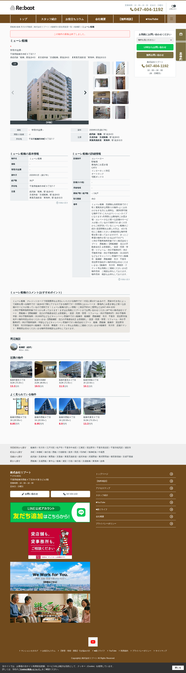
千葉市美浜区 (103, 447)
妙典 (102, 461)
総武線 (92, 134)
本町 (24, 54)
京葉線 (60, 456)
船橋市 (19, 54)
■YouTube (152, 19)
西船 (54, 452)
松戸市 (60, 447)
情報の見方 (63, 203)
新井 (70, 452)
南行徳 (47, 452)
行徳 (70, 461)
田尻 (76, 452)
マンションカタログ (29, 651)
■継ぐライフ (101, 509)
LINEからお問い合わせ (155, 47)
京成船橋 (104, 137)
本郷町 (39, 452)
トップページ (102, 474)
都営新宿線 (116, 456)
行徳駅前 (62, 452)
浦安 (64, 461)
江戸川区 (50, 447)
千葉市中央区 (71, 447)
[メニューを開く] (171, 19)
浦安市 (128, 447)
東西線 (52, 456)
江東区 (82, 447)
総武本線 (83, 456)
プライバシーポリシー (106, 523)
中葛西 (101, 452)
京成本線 (93, 137)
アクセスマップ (103, 488)
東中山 (52, 461)
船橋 (100, 134)
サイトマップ (161, 651)
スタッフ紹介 (49, 19)
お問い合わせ (31, 494)
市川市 (42, 447)
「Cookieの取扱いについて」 (30, 669)
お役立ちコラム (75, 19)
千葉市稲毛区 (117, 447)
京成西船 (43, 461)
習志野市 (91, 447)
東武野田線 (104, 456)
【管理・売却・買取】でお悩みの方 (75, 651)
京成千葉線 (128, 456)
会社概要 (100, 19)
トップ (23, 19)
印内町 (83, 452)
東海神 (107, 140)
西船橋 (34, 461)
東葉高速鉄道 (95, 140)
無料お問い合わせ (155, 55)
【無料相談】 (126, 19)
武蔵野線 (93, 456)
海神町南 (92, 452)
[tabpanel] (111, 90)
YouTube (112, 651)
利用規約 (124, 651)
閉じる (178, 667)
